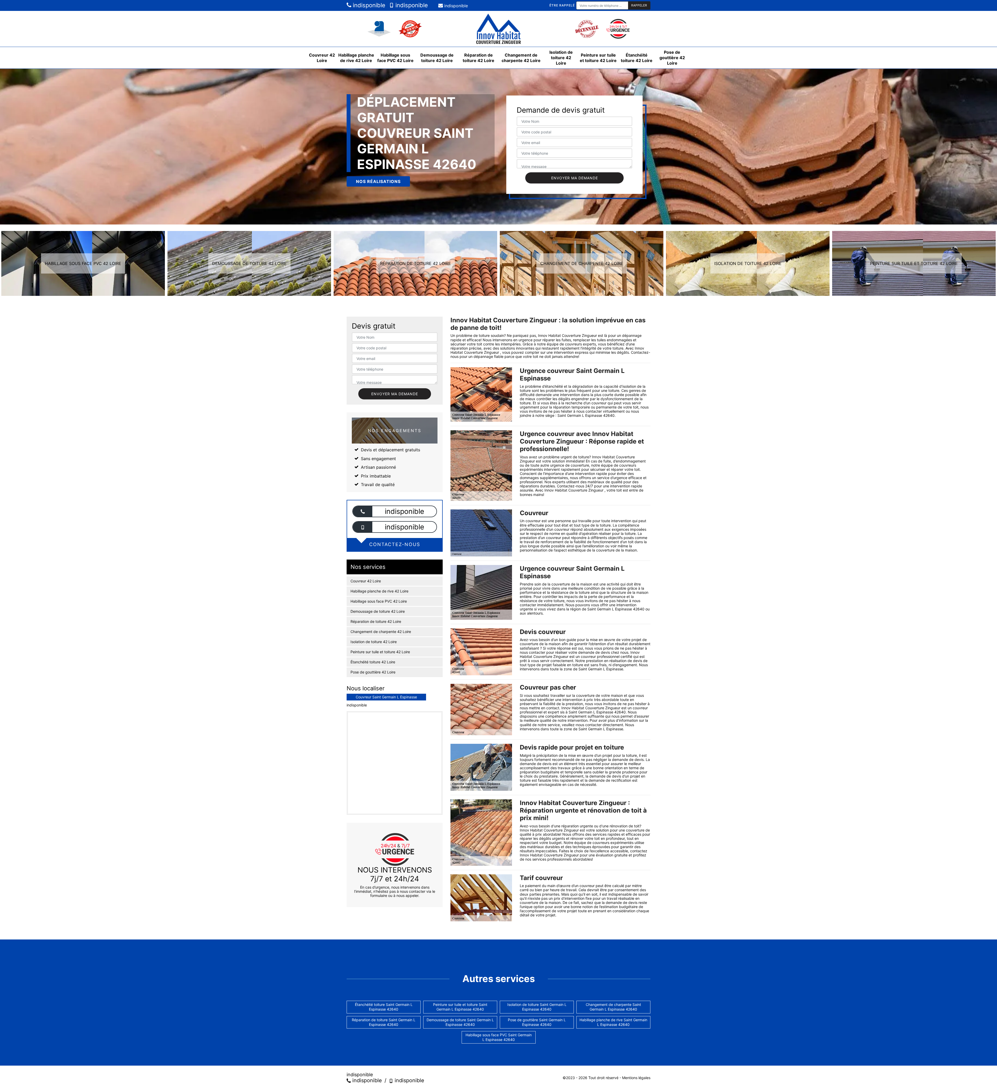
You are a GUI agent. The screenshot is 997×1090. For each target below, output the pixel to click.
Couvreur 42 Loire (322, 57)
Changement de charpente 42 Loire (521, 57)
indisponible (368, 5)
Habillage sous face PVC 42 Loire (395, 57)
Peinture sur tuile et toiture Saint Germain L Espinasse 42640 (460, 1006)
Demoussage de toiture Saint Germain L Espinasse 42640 (460, 1022)
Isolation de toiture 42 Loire (561, 58)
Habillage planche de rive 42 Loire (356, 57)
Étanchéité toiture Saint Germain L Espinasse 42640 (384, 1006)
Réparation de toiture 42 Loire (478, 57)
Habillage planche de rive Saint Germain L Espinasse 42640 (613, 1022)
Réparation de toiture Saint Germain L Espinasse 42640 (383, 1022)
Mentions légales (636, 1077)
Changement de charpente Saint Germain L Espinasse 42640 (613, 1006)
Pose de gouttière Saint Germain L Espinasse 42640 (537, 1022)
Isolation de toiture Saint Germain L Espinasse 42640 (537, 1006)
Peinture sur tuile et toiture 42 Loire (598, 57)
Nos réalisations (378, 181)
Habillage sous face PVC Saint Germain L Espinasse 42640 (499, 1037)
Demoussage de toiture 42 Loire (437, 57)
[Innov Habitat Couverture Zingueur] (498, 28)
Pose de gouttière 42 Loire (672, 58)
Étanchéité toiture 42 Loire (636, 57)
